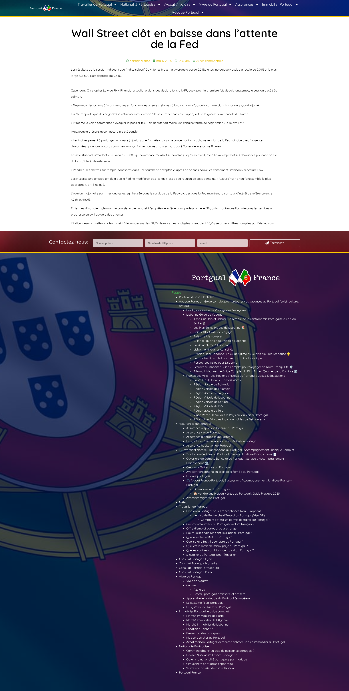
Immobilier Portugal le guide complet (204, 611)
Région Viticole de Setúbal (211, 402)
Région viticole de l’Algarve (212, 393)
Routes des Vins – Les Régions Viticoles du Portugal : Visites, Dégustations (235, 375)
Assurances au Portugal (195, 423)
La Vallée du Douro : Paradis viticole (218, 380)
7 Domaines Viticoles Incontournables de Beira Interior (230, 419)
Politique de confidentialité (196, 297)
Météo (183, 502)
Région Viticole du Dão (209, 406)
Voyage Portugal (185, 12)
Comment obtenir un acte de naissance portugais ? (220, 650)
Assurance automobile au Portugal (209, 437)
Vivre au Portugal (213, 4)
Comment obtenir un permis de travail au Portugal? (235, 519)
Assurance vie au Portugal (203, 432)
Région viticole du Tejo (208, 410)
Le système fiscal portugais (204, 602)
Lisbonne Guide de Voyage (204, 314)
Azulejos (199, 589)
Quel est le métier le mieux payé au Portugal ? (217, 546)
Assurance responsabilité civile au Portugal (215, 428)
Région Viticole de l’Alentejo (212, 389)
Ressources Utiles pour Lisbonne (215, 362)
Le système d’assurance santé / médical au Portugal (221, 441)
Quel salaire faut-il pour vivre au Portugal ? (215, 541)
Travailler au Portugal (95, 4)
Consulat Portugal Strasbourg (199, 567)
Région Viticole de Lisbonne (212, 397)
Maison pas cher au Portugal (205, 637)
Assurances (244, 4)
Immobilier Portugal (277, 4)
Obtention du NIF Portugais (212, 489)
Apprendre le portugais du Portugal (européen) (218, 598)
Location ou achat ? (199, 629)
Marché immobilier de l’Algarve (207, 620)
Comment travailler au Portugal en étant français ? (220, 524)
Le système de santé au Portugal (208, 607)
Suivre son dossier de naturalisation (210, 668)
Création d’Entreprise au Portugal (208, 467)
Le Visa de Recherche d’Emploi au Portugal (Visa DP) (229, 515)
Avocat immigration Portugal (205, 498)
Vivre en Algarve (197, 581)
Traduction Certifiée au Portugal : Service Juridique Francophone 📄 (231, 454)
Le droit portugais (198, 476)
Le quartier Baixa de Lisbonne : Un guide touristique (228, 358)
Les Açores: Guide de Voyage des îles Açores (216, 310)
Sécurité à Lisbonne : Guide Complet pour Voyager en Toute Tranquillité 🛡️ (243, 367)
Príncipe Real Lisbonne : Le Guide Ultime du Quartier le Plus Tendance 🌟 (242, 354)
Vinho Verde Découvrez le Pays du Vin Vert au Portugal (231, 415)
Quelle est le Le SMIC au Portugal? (209, 537)
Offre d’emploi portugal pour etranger (212, 528)
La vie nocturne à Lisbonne (211, 345)
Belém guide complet (208, 336)
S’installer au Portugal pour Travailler (211, 554)
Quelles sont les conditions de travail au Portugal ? (220, 550)
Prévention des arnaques (203, 633)
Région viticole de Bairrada (212, 384)
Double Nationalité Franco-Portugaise (211, 655)
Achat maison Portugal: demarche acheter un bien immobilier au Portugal (235, 642)
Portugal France (190, 672)
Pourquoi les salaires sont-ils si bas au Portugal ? (219, 533)
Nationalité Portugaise (138, 4)
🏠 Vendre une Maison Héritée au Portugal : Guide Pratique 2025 (237, 493)
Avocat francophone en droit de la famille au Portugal (222, 471)
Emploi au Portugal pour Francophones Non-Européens (223, 511)
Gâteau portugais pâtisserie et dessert (219, 594)
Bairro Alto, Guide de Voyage (213, 332)
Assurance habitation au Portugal (208, 445)
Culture (191, 585)
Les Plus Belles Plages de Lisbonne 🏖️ (219, 327)
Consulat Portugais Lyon (195, 559)
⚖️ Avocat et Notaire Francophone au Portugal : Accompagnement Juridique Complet (236, 450)
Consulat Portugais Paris (195, 572)
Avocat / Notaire (177, 4)
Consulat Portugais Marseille (198, 563)
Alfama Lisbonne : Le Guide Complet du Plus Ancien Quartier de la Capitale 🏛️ (246, 371)
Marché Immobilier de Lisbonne (207, 624)
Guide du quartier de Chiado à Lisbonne (220, 340)
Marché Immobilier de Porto (205, 616)
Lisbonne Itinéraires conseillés (213, 349)
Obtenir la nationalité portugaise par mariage (216, 659)
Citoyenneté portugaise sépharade (209, 664)
